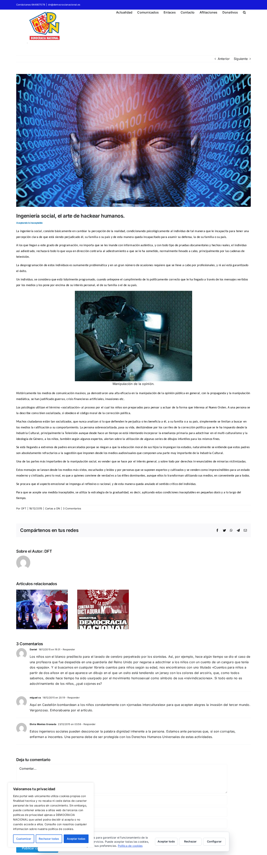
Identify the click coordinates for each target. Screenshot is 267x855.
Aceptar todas (76, 838)
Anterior (224, 59)
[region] (51, 815)
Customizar (23, 838)
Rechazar (190, 841)
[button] (244, 12)
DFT (23, 508)
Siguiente (241, 59)
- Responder (67, 649)
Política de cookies (130, 845)
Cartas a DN (52, 508)
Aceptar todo (166, 841)
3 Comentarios (72, 508)
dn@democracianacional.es (64, 4)
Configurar (214, 841)
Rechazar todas (49, 838)
